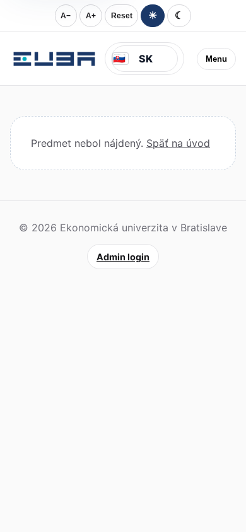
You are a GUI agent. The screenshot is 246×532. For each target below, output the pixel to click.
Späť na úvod (178, 143)
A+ (91, 15)
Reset (121, 15)
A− (66, 15)
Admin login (123, 257)
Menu (216, 59)
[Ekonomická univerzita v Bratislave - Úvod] (54, 58)
